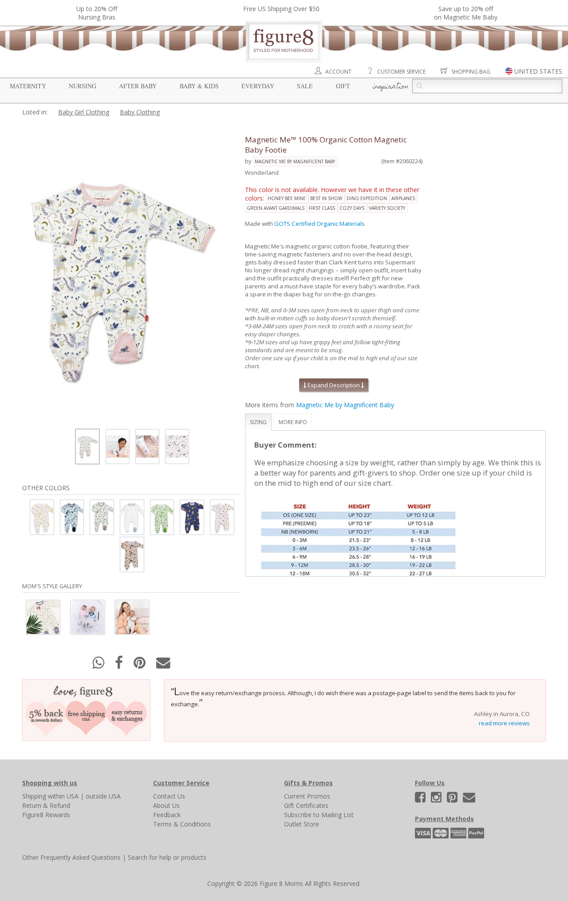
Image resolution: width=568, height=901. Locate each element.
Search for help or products (167, 857)
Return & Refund (46, 805)
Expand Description (333, 385)
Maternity (28, 86)
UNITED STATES (538, 71)
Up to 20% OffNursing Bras (96, 12)
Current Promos (307, 796)
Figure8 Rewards (46, 815)
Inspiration (391, 87)
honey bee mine (287, 198)
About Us (166, 805)
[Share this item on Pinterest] (140, 665)
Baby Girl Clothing (83, 112)
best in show (326, 198)
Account (338, 71)
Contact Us (169, 796)
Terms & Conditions (182, 824)
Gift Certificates (306, 805)
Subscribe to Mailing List (319, 815)
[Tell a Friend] (163, 665)
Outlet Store (301, 824)
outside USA (103, 796)
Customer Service (401, 71)
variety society (387, 208)
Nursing (82, 86)
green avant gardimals (275, 208)
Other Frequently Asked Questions (71, 857)
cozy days (351, 208)
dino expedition (367, 198)
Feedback (167, 815)
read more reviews (504, 723)
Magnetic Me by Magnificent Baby (295, 161)
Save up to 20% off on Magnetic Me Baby (465, 12)
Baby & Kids (199, 86)
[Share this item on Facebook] (120, 665)
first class (322, 208)
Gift (343, 86)
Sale (305, 86)
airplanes (403, 198)
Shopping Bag (470, 71)
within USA (63, 796)
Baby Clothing (140, 112)
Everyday (257, 86)
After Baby (138, 86)
